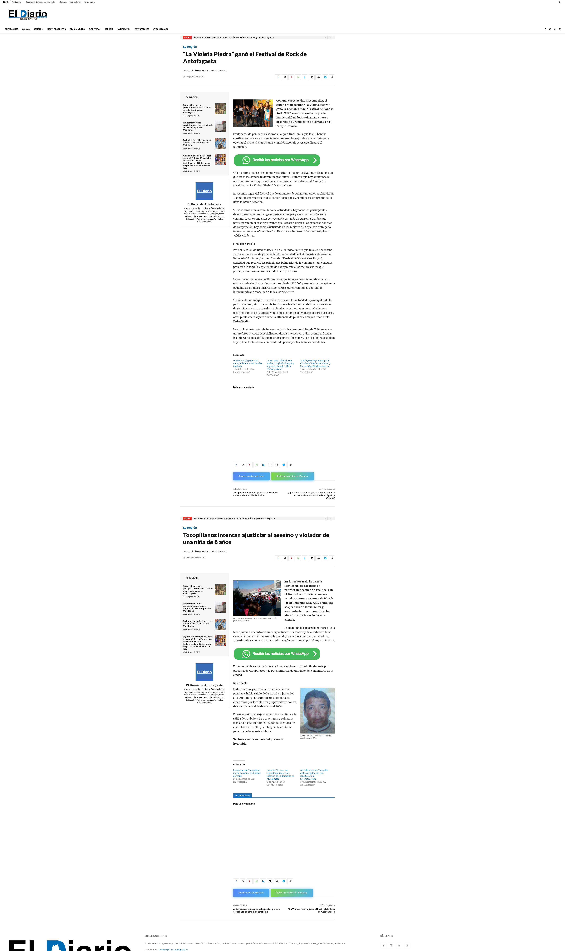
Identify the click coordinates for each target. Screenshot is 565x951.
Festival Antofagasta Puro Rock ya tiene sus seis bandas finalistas (247, 363)
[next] (330, 37)
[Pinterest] (291, 77)
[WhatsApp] (298, 77)
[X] (560, 29)
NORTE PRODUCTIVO (56, 29)
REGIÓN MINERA (77, 29)
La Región (190, 46)
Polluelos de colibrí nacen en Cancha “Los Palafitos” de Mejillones (197, 142)
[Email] (312, 77)
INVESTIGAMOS (124, 29)
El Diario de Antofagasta (197, 70)
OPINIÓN (109, 29)
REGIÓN (37, 29)
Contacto (63, 2)
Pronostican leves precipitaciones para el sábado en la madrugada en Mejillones (198, 126)
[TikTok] (555, 29)
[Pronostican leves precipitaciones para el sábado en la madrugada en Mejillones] (220, 126)
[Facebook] (545, 29)
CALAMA (26, 29)
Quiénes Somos (75, 2)
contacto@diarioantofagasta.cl (173, 949)
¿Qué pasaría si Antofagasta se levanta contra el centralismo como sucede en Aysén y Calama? (311, 495)
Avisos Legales (89, 2)
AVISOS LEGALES (160, 29)
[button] (560, 2)
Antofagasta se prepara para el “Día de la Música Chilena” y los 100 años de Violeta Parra (315, 363)
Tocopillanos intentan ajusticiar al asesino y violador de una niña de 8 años (255, 494)
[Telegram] (325, 77)
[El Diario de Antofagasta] (204, 191)
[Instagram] (550, 29)
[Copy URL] (332, 77)
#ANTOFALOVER (142, 29)
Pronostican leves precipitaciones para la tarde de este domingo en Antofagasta (234, 37)
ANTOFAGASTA (11, 29)
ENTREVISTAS (94, 29)
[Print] (318, 77)
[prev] (326, 37)
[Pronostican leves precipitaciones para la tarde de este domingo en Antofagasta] (220, 108)
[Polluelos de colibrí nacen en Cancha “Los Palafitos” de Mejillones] (220, 144)
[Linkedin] (305, 77)
